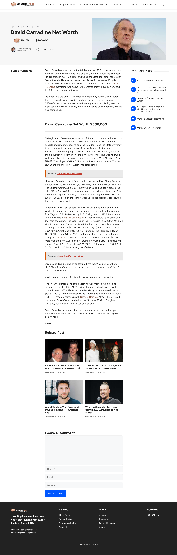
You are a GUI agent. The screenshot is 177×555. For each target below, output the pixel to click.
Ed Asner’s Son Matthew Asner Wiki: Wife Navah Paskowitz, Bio (63, 367)
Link (44, 50)
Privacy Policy (65, 519)
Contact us (104, 519)
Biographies (66, 4)
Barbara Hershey (89, 297)
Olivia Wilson (49, 372)
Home (13, 27)
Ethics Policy (65, 515)
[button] (162, 4)
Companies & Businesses (92, 4)
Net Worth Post (92, 544)
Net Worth (148, 4)
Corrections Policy (67, 523)
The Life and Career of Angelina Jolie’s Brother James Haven (103, 367)
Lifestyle (117, 4)
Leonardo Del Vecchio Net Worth (150, 99)
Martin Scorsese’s (73, 217)
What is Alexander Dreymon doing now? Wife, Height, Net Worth (101, 410)
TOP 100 (47, 4)
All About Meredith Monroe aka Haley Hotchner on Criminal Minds (150, 109)
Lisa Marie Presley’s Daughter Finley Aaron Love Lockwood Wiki (151, 90)
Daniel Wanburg (24, 49)
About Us (103, 515)
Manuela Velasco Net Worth (150, 119)
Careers (103, 527)
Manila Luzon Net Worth (149, 128)
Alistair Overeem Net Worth (150, 80)
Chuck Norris (62, 237)
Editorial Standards (107, 523)
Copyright (63, 527)
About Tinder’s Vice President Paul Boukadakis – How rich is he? (62, 410)
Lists (132, 4)
